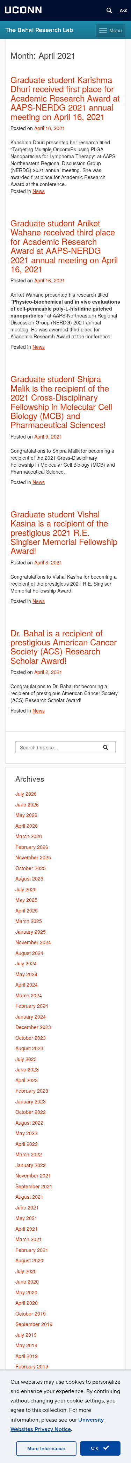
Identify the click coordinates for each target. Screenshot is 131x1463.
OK (96, 1448)
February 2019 (31, 1366)
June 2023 (27, 1069)
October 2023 (30, 1037)
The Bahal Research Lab (39, 30)
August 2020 (29, 1260)
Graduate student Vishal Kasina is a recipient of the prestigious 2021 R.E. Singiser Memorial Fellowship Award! (63, 532)
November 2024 (33, 942)
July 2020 (26, 1271)
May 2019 (26, 1345)
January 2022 (30, 1164)
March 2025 (28, 920)
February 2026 (31, 846)
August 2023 (29, 1048)
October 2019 (30, 1313)
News (38, 190)
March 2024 (28, 995)
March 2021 (28, 1239)
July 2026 (26, 793)
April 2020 (26, 1302)
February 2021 (31, 1249)
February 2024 (31, 1005)
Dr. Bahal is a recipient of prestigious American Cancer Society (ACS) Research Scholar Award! (63, 646)
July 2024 (26, 963)
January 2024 (30, 1016)
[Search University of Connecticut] (109, 10)
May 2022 (26, 1133)
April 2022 (26, 1143)
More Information (46, 1449)
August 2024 (29, 952)
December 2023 (33, 1026)
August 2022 (29, 1122)
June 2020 (27, 1281)
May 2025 (26, 899)
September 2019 (33, 1323)
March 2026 (28, 836)
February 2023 (31, 1090)
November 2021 (33, 1175)
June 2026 (27, 804)
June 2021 (27, 1207)
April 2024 (26, 984)
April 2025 (26, 910)
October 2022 (30, 1111)
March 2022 (28, 1154)
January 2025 (30, 931)
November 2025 (33, 857)
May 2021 (26, 1217)
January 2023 (30, 1101)
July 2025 (26, 889)
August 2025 (29, 878)
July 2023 (26, 1058)
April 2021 (26, 1228)
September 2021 (33, 1186)
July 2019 (26, 1334)
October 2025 (30, 868)
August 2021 (29, 1196)
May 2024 (26, 974)
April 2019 (26, 1355)
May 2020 (26, 1292)
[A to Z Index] (123, 10)
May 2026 (26, 814)
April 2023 (26, 1080)
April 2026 (26, 825)
